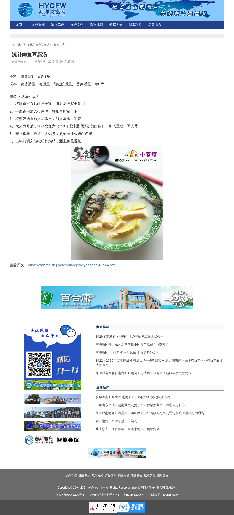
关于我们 (71, 475)
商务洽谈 (123, 475)
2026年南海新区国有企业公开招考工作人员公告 (130, 336)
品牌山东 (154, 24)
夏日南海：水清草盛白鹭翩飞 (116, 420)
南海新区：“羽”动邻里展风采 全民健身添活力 (128, 352)
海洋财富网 (19, 44)
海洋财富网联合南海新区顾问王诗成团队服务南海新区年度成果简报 (143, 372)
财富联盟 (135, 24)
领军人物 (115, 24)
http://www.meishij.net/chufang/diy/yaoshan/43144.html (72, 265)
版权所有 (149, 475)
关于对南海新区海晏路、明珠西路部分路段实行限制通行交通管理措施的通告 (150, 412)
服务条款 (84, 475)
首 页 (18, 24)
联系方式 (97, 475)
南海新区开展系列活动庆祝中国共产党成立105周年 (132, 344)
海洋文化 (77, 24)
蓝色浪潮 (38, 24)
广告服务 (110, 475)
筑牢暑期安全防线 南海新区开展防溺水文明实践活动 (133, 396)
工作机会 (136, 475)
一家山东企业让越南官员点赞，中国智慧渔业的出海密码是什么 (140, 404)
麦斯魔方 (162, 475)
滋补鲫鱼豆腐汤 (39, 44)
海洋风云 (57, 24)
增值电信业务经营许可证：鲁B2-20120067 (116, 494)
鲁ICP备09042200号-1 (70, 494)
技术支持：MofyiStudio (163, 494)
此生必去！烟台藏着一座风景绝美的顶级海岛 (128, 428)
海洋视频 (96, 24)
